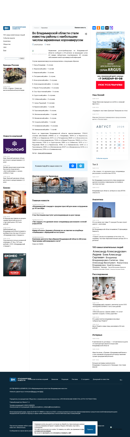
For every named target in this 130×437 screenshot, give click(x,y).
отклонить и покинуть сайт (62, 433)
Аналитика (6, 41)
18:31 (97, 107)
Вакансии (54, 379)
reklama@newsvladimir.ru (52, 407)
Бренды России (11, 65)
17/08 (93, 310)
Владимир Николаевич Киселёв (117, 269)
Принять (90, 429)
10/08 (94, 227)
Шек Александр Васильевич (108, 261)
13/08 (93, 220)
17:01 (97, 114)
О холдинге (85, 379)
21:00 (8, 165)
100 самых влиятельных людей (14, 35)
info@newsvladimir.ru (36, 407)
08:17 (97, 176)
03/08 (94, 234)
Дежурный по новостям (101, 379)
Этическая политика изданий (38, 379)
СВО (4, 47)
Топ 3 (95, 164)
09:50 (8, 227)
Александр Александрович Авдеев (109, 253)
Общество (7, 44)
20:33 (8, 176)
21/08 (4, 156)
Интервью (97, 335)
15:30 (97, 227)
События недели (9, 38)
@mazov (34, 392)
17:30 (97, 303)
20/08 (5, 86)
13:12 (97, 168)
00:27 (97, 187)
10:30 (97, 220)
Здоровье (44, 28)
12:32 (97, 360)
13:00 (97, 310)
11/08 (93, 324)
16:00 (8, 86)
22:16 (97, 324)
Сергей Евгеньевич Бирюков (117, 267)
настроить (46, 433)
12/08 (93, 317)
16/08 (4, 238)
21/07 (93, 360)
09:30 (97, 349)
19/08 (94, 168)
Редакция (64, 379)
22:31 (97, 98)
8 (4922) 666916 (29, 405)
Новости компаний (12, 136)
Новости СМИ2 (37, 244)
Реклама (75, 379)
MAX (41, 392)
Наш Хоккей (98, 95)
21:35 (8, 156)
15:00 (8, 238)
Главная (36, 28)
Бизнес (6, 188)
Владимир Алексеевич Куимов (101, 269)
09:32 (97, 234)
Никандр (104, 267)
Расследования (100, 274)
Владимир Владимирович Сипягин (105, 259)
